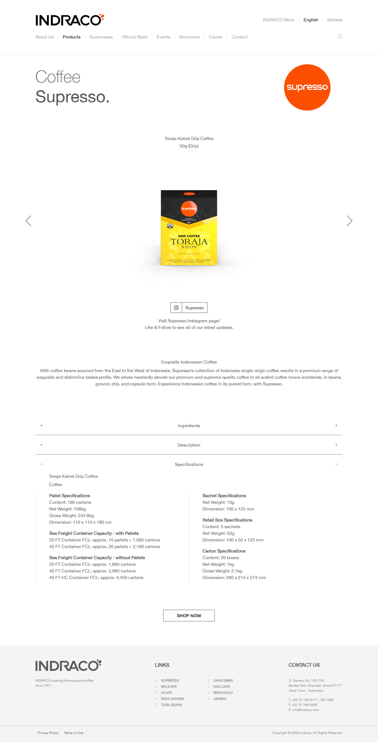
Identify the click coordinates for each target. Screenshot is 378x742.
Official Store (134, 37)
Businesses (101, 37)
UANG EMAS (223, 681)
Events (163, 37)
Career (215, 37)
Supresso (194, 307)
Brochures (189, 37)
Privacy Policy (48, 733)
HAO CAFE (221, 687)
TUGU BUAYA (171, 705)
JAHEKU (219, 699)
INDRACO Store (278, 19)
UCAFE (166, 693)
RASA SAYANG (172, 699)
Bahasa (335, 19)
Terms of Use (73, 733)
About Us (44, 37)
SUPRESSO (170, 681)
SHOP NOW (189, 615)
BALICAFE (169, 687)
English (311, 19)
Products (72, 37)
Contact (240, 37)
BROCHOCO (223, 693)
